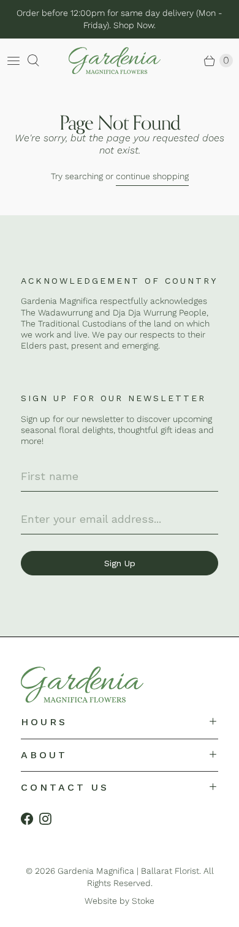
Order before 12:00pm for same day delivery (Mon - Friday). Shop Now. (119, 19)
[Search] (35, 60)
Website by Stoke (119, 901)
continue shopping (152, 176)
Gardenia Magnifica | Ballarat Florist (128, 871)
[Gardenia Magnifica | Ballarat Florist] (99, 60)
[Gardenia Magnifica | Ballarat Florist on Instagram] (48, 819)
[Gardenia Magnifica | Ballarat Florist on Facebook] (30, 819)
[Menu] (13, 60)
